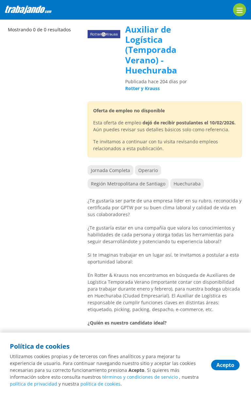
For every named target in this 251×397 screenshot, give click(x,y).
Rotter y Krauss (142, 88)
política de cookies (100, 384)
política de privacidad (33, 384)
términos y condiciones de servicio (140, 377)
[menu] (239, 9)
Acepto (225, 365)
